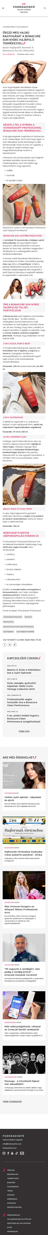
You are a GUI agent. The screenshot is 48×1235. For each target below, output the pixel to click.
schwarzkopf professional (12, 617)
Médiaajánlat (13, 1215)
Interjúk (11, 1203)
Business (11, 1183)
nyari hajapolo (8, 631)
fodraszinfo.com (9, 1148)
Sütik (9, 1227)
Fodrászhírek (9, 27)
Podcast (11, 1195)
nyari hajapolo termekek (25, 631)
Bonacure (28, 617)
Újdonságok (22, 27)
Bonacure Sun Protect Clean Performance (18, 627)
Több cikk (24, 731)
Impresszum (12, 1232)
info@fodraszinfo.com (12, 1144)
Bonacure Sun (8, 622)
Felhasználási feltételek (19, 1219)
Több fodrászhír (12, 1101)
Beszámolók (12, 1174)
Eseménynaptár (14, 1207)
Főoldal (11, 1170)
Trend (10, 1191)
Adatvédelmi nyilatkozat (19, 1223)
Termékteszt (13, 1178)
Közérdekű (12, 1199)
